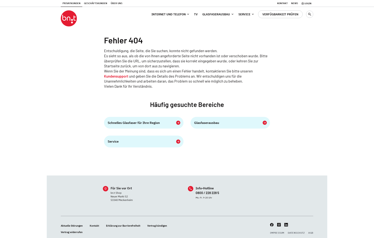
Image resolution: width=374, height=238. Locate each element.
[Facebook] (272, 225)
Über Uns (116, 3)
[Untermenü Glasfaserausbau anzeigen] (232, 14)
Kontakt (282, 3)
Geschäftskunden (95, 3)
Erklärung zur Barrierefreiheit (123, 225)
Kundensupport (116, 76)
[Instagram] (279, 225)
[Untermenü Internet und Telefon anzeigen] (188, 14)
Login (307, 3)
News (294, 3)
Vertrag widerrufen (72, 232)
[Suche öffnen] (309, 14)
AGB (310, 232)
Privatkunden (71, 3)
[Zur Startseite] (69, 18)
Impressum (277, 232)
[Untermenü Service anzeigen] (253, 14)
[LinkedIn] (286, 225)
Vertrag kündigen (157, 225)
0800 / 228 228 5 (207, 193)
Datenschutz (296, 232)
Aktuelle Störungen (72, 225)
